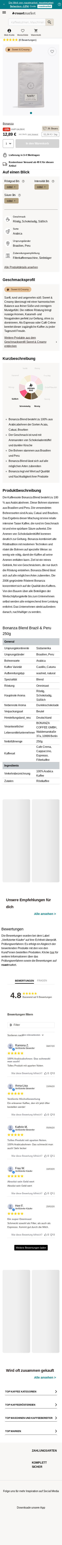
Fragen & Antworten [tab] (42, 958)
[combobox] (31, 1012)
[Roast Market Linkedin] (52, 1530)
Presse (8, 1429)
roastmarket (44, 6)
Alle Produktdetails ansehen (21, 267)
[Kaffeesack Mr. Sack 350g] (45, 1276)
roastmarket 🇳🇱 (29, 1434)
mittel (10, 186)
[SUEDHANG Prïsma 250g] (18, 1276)
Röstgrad (11, 181)
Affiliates (26, 1408)
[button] (8, 143)
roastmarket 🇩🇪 (29, 1424)
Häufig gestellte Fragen (48, 1424)
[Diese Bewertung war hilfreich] (45, 1049)
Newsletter (10, 1413)
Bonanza (8, 123)
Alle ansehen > (45, 816)
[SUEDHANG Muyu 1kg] (18, 835)
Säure (10, 195)
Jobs (7, 1419)
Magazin (9, 1408)
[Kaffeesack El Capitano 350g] (45, 835)
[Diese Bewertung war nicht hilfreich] (51, 1049)
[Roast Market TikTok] (20, 1530)
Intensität (41, 181)
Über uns (9, 1424)
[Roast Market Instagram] (10, 1530)
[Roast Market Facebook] (41, 1530)
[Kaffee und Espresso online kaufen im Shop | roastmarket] (23, 13)
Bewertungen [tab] (24, 957)
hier (52, 929)
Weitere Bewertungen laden (31, 1224)
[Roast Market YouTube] (31, 1530)
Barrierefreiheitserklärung (16, 1434)
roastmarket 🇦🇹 (29, 1429)
